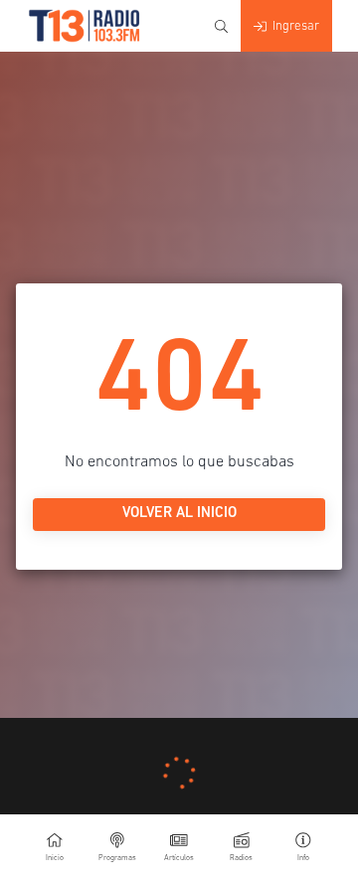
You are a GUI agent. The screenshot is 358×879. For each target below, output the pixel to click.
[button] (303, 846)
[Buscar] (221, 26)
